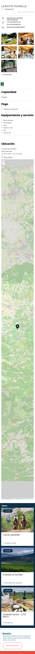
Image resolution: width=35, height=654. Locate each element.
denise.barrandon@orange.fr (16, 27)
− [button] (3, 164)
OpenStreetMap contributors (27, 498)
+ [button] (3, 161)
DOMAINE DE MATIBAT (13, 574)
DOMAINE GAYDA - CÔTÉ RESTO (14, 615)
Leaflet (14, 498)
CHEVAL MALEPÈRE (11, 535)
